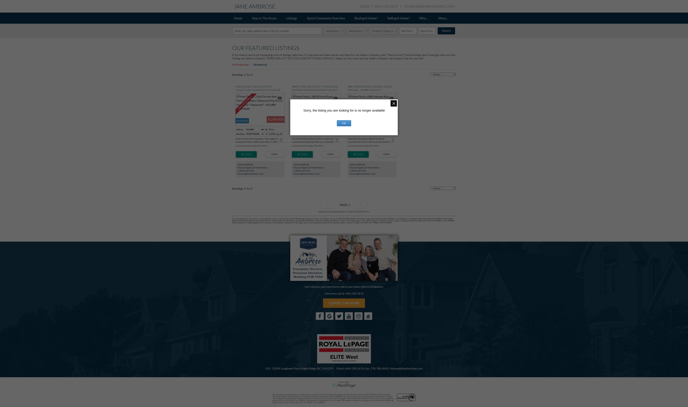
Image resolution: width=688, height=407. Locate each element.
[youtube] (349, 316)
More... (443, 18)
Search (446, 30)
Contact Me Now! (344, 303)
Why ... (424, 18)
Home (238, 18)
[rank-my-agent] (368, 316)
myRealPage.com (344, 385)
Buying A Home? (366, 18)
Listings (291, 18)
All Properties (240, 64)
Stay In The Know (264, 18)
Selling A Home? (398, 18)
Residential (260, 64)
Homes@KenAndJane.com (429, 6)
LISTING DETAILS (246, 154)
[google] (329, 316)
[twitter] (339, 316)
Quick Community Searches (326, 18)
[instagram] (358, 316)
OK (344, 123)
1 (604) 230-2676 (245, 170)
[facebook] (320, 316)
